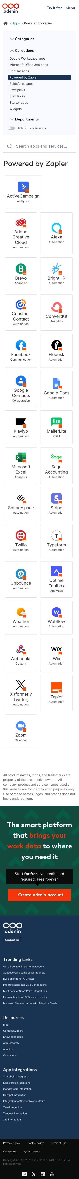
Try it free (55, 8)
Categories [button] (24, 39)
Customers (9, 1055)
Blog (5, 1024)
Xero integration (12, 1107)
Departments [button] (27, 119)
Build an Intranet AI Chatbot (19, 978)
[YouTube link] (53, 1174)
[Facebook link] (25, 1174)
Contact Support (13, 1030)
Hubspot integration (14, 1095)
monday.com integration (17, 1088)
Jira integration (12, 1119)
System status (31, 1151)
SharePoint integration (16, 1076)
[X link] (35, 1174)
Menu (70, 8)
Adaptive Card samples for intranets (24, 972)
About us (8, 1049)
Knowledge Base (13, 1036)
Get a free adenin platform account (23, 966)
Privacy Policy (11, 1143)
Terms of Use (58, 1143)
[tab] (39, 39)
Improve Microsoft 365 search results (25, 997)
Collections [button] (24, 51)
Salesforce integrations (16, 1082)
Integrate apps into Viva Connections (25, 984)
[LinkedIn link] (44, 1174)
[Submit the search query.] (10, 146)
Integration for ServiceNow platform (24, 1101)
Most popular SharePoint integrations (25, 991)
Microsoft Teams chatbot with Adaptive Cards (30, 1003)
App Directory (11, 1042)
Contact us (12, 940)
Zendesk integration (15, 1113)
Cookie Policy (35, 1143)
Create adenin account (39, 895)
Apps (16, 23)
